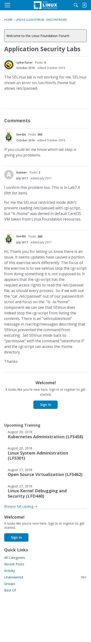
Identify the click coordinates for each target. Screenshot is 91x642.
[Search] (76, 5)
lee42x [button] (21, 134)
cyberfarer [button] (24, 63)
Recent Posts (14, 564)
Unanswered (45, 577)
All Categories (14, 557)
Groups (9, 583)
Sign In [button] (45, 404)
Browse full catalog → (20, 506)
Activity (9, 570)
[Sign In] (84, 5)
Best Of (10, 590)
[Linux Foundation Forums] (45, 5)
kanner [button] (21, 172)
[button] (9, 64)
